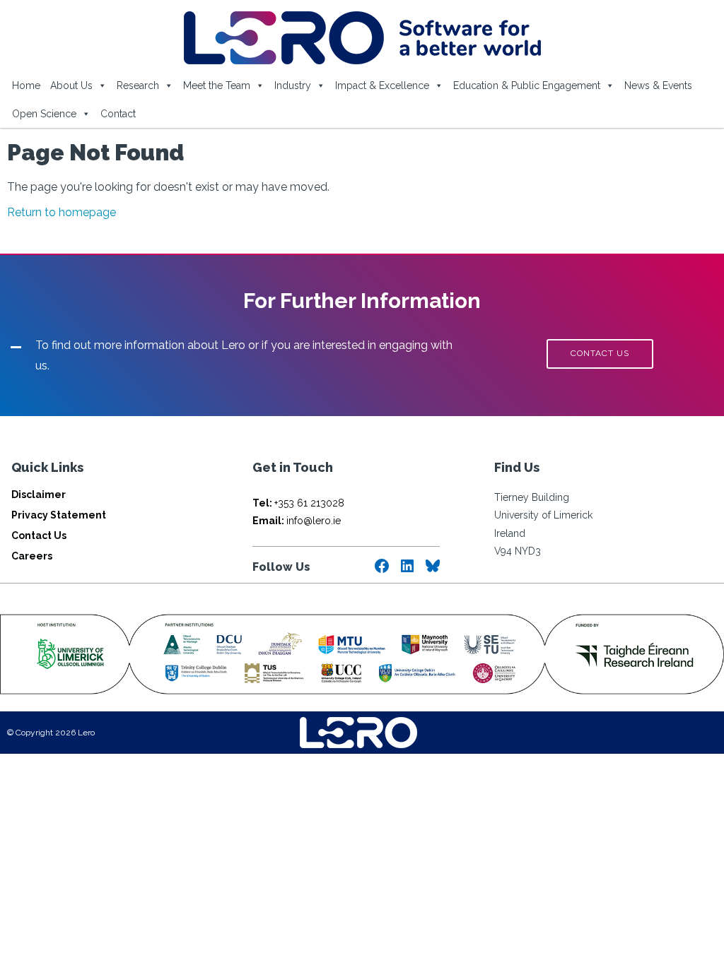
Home (26, 85)
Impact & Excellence (382, 85)
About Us (71, 85)
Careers (31, 556)
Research (138, 85)
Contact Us (38, 535)
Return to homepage (61, 212)
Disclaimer (38, 494)
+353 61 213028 (298, 503)
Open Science (44, 113)
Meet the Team (216, 85)
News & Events (658, 85)
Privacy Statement (58, 515)
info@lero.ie (296, 520)
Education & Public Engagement (526, 85)
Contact (118, 113)
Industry (292, 85)
